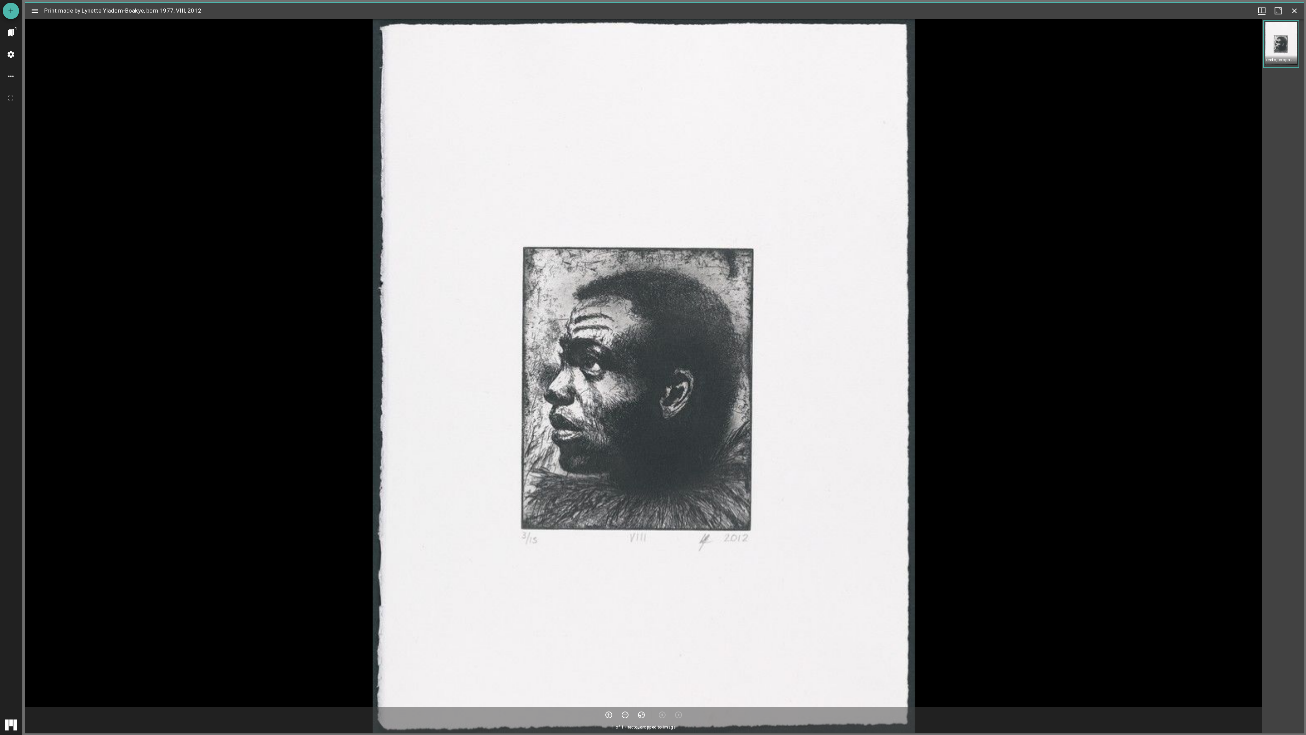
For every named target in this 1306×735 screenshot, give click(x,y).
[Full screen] (11, 98)
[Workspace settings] (11, 54)
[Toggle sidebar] (35, 11)
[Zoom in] (609, 715)
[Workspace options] (11, 76)
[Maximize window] (1278, 11)
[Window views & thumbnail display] (1262, 11)
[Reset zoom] (641, 715)
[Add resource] (11, 11)
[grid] (1283, 376)
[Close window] (1294, 11)
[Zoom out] (625, 715)
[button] (1281, 44)
